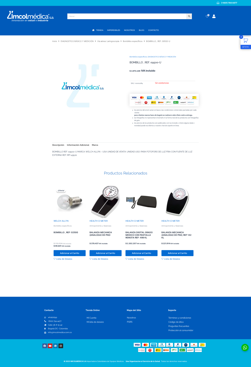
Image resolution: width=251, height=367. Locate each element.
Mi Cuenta (91, 318)
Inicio (54, 41)
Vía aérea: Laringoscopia (108, 41)
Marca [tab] (95, 145)
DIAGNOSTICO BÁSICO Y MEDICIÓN (77, 41)
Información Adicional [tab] (78, 145)
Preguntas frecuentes (178, 326)
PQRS (129, 322)
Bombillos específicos (132, 41)
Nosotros (131, 317)
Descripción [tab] (58, 145)
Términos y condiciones (179, 318)
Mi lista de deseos (95, 322)
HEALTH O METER (99, 221)
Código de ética (176, 322)
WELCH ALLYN (61, 221)
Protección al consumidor (180, 330)
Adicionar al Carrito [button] (69, 253)
